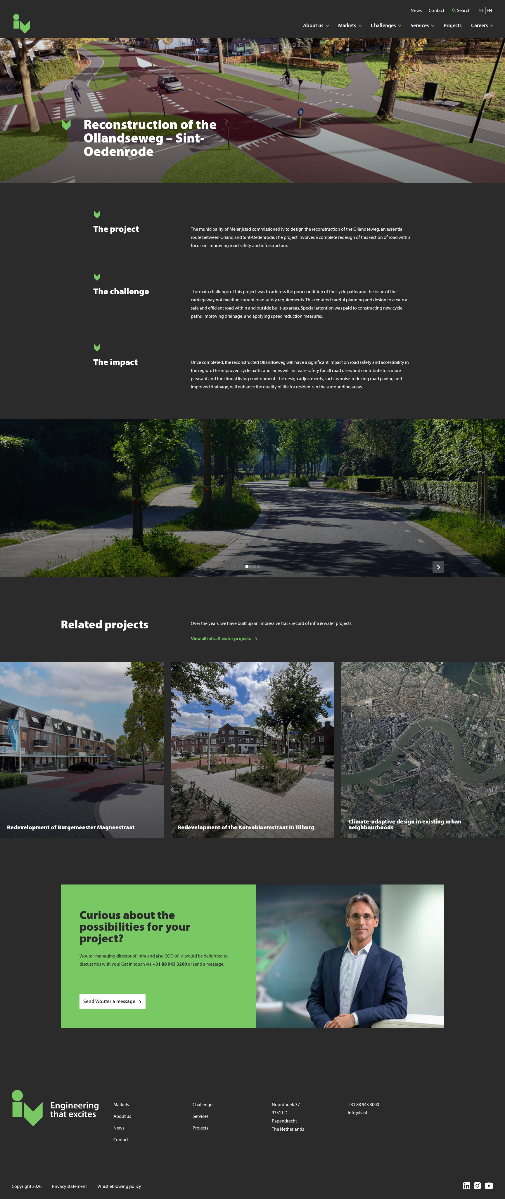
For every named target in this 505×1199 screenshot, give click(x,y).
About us (122, 1116)
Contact (436, 10)
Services (200, 1116)
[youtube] (489, 1186)
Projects (453, 26)
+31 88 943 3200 (170, 964)
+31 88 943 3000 (363, 1105)
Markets (121, 1105)
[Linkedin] (466, 1186)
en (489, 10)
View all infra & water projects (221, 639)
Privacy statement (69, 1186)
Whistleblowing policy (119, 1186)
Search (463, 10)
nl (481, 10)
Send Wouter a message (109, 1001)
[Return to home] (21, 24)
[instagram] (477, 1186)
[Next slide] (438, 567)
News (416, 10)
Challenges (203, 1105)
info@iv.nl (357, 1113)
